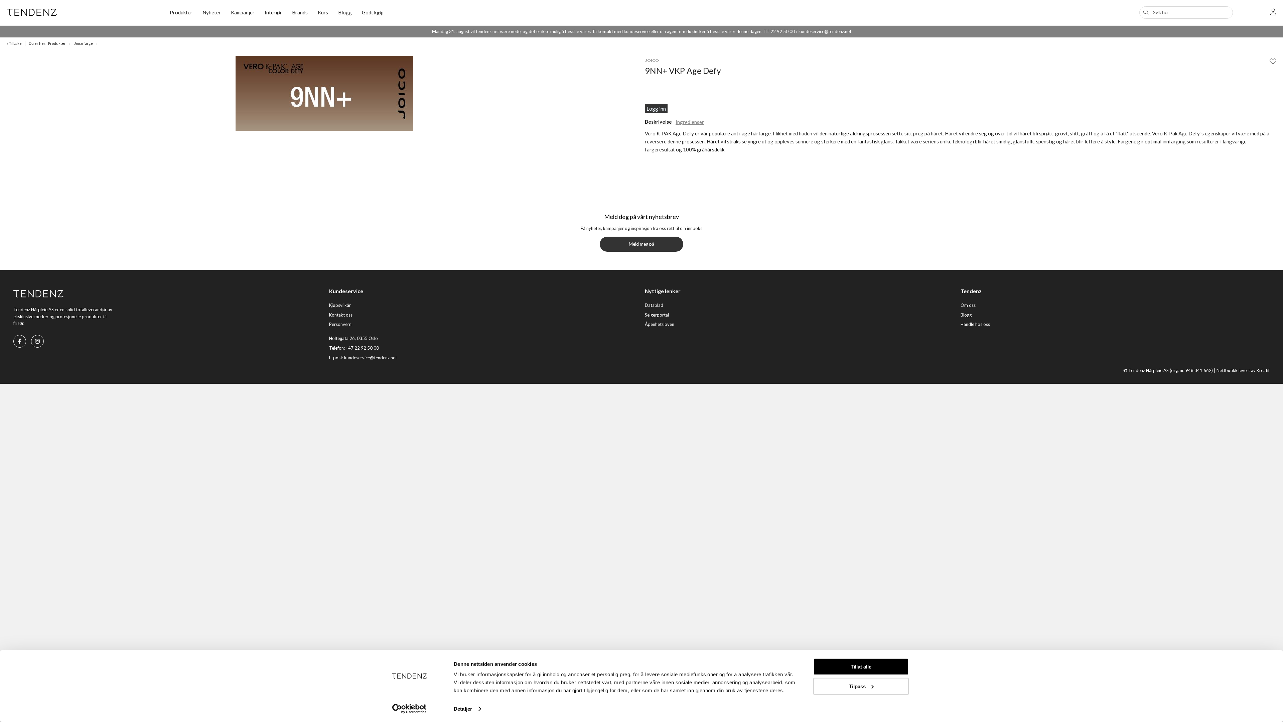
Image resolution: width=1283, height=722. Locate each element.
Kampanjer (243, 12)
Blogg (345, 12)
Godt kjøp (373, 12)
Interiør (273, 12)
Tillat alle (861, 667)
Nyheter (211, 12)
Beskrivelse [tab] (658, 122)
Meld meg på (641, 244)
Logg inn (656, 109)
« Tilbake (14, 43)
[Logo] (83, 12)
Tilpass (857, 686)
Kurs (323, 12)
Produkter (57, 43)
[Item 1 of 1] (324, 94)
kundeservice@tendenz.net (370, 357)
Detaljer (463, 709)
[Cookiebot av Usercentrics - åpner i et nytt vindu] (409, 709)
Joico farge (83, 43)
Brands (300, 12)
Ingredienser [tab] (690, 122)
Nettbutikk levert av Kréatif (1243, 370)
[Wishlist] (1273, 61)
